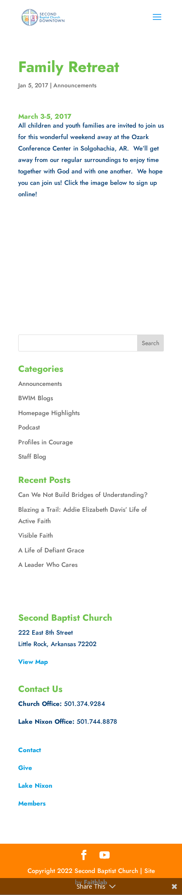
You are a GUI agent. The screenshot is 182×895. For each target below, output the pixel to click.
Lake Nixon (35, 785)
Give (25, 767)
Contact (29, 750)
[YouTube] (104, 856)
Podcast (29, 427)
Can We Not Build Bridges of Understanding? (83, 494)
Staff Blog (32, 456)
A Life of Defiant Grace (51, 550)
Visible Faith (35, 535)
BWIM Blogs (35, 398)
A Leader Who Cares (47, 564)
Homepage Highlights (49, 413)
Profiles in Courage (45, 442)
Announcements (75, 85)
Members (32, 803)
